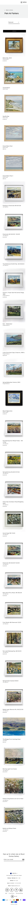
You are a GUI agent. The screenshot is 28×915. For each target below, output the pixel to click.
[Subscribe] (23, 859)
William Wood (5, 412)
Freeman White (5, 59)
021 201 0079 (18, 883)
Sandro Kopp (5, 89)
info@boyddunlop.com (15, 885)
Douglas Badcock (6, 295)
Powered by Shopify (14, 904)
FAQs (6, 893)
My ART (15, 896)
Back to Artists (9, 10)
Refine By (14, 31)
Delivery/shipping (19, 893)
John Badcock (5, 206)
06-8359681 (11, 883)
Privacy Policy (11, 893)
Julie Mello (5, 740)
